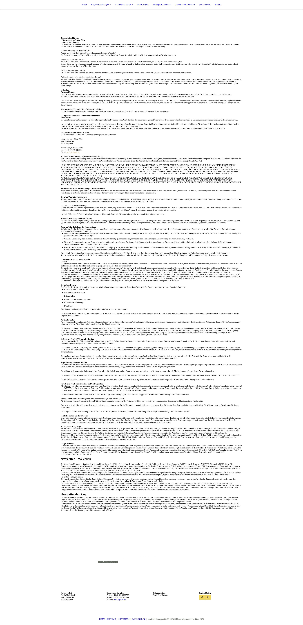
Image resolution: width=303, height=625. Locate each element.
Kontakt (218, 5)
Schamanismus (204, 5)
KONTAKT (111, 619)
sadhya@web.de (73, 152)
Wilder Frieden (142, 5)
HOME (102, 619)
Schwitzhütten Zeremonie (185, 5)
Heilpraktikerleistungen (100, 5)
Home (84, 5)
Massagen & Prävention (162, 5)
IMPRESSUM (123, 619)
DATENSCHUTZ (138, 619)
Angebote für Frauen (123, 5)
